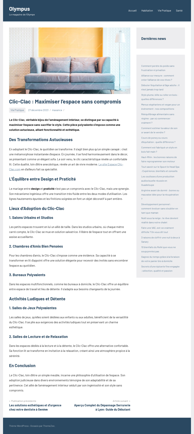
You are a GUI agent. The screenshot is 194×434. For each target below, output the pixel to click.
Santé (179, 10)
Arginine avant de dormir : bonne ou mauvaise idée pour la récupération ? (160, 194)
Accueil (132, 10)
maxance (57, 109)
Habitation (147, 10)
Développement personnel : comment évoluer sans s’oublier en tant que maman (159, 208)
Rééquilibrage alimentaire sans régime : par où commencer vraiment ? (157, 118)
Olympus (19, 8)
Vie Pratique (164, 10)
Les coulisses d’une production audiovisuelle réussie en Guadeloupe (157, 180)
